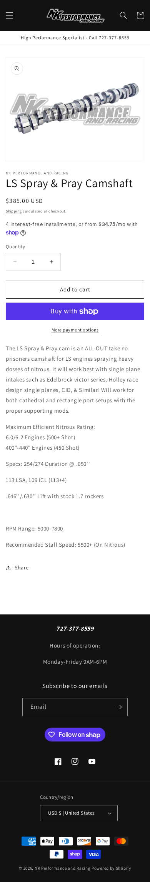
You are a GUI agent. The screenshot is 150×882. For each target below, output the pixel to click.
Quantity (15, 246)
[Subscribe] (118, 707)
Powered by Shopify (111, 868)
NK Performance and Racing (63, 868)
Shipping (14, 211)
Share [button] (22, 567)
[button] (9, 15)
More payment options (75, 330)
